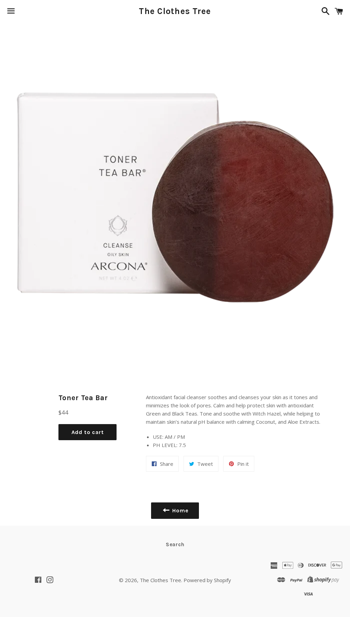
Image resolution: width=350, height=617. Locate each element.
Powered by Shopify (207, 580)
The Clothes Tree (175, 11)
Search (175, 544)
